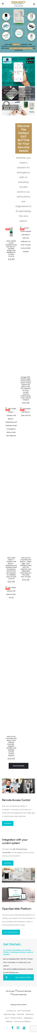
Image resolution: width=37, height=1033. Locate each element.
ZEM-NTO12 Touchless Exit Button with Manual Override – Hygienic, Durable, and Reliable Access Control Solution (11, 746)
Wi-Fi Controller (24, 1011)
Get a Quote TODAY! (23, 977)
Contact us (11, 1011)
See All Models (18, 766)
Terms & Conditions (22, 1021)
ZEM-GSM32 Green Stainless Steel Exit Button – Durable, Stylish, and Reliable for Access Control (11, 248)
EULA (7, 1018)
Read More (7, 823)
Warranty (30, 1014)
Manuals (20, 1014)
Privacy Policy (16, 1018)
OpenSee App (9, 1014)
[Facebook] (12, 1027)
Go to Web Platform (11, 932)
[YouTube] (24, 1027)
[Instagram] (18, 1027)
